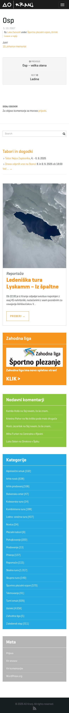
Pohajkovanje (13, 539)
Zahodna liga (18, 338)
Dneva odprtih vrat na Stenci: (20, 164)
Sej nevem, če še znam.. (36, 411)
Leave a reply (10, 36)
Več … (7, 168)
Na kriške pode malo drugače (41, 418)
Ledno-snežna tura (16, 516)
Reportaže (12, 562)
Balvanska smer (15, 494)
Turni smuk (12, 600)
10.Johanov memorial (14, 46)
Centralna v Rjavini (33, 433)
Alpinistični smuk (15, 471)
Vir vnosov (11, 660)
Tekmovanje (12, 593)
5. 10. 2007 (9, 28)
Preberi (17, 316)
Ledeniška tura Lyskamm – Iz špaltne (32, 283)
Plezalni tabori (14, 532)
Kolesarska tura (14, 501)
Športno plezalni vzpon (38, 32)
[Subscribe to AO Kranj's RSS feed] (34, 708)
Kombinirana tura (15, 509)
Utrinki (54, 32)
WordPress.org (14, 676)
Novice (9, 524)
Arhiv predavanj (14, 486)
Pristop (10, 555)
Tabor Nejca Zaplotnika (17, 158)
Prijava (9, 653)
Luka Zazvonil (14, 32)
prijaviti (42, 110)
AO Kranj (18, 4)
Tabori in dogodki (18, 151)
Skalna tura (12, 570)
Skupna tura (13, 577)
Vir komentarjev (14, 668)
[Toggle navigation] (62, 5)
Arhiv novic (12, 478)
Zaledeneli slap (14, 623)
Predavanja (12, 547)
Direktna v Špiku (30, 441)
